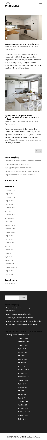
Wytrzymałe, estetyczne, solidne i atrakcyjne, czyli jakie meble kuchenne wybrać (22, 117)
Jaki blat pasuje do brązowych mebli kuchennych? (22, 171)
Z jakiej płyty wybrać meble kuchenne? (18, 168)
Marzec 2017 (9, 250)
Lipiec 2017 (9, 239)
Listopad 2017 (10, 229)
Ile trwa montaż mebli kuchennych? (17, 164)
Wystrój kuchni (10, 49)
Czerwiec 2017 (10, 243)
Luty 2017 (8, 253)
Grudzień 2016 (10, 260)
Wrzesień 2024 (10, 190)
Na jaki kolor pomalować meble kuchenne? (20, 175)
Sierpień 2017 (9, 236)
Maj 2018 (8, 211)
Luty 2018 (8, 222)
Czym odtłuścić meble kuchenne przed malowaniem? (23, 161)
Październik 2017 (11, 232)
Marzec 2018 (9, 218)
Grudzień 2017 (10, 225)
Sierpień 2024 (9, 194)
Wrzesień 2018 (10, 197)
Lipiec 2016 (9, 274)
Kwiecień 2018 (10, 215)
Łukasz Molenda (23, 46)
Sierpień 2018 (9, 201)
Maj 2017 (8, 246)
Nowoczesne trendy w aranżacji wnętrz (22, 44)
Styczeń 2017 (9, 257)
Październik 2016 (11, 267)
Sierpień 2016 (9, 271)
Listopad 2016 (10, 264)
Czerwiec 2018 (10, 208)
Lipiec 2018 (9, 204)
